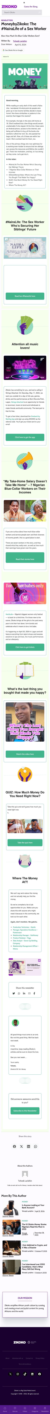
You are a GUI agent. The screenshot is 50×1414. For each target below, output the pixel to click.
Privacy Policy (40, 1358)
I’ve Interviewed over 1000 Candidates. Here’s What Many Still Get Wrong (33, 1266)
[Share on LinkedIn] (28, 1146)
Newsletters (7, 20)
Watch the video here (25, 754)
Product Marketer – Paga (22, 938)
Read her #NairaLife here (25, 296)
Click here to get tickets (25, 647)
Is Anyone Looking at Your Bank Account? (33, 1206)
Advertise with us (17, 1358)
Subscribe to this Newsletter (25, 1111)
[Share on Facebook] (14, 1146)
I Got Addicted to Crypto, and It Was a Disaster (34, 1246)
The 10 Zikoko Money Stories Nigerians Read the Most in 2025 (34, 1226)
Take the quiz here (25, 842)
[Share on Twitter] (21, 1146)
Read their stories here (25, 559)
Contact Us (29, 1358)
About (7, 1358)
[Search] (39, 12)
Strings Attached (17, 402)
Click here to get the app (25, 437)
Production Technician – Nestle (24, 927)
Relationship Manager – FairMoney (25, 935)
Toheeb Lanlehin (20, 41)
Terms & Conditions (25, 1364)
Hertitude (9, 614)
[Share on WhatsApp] (36, 1146)
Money (25, 1202)
